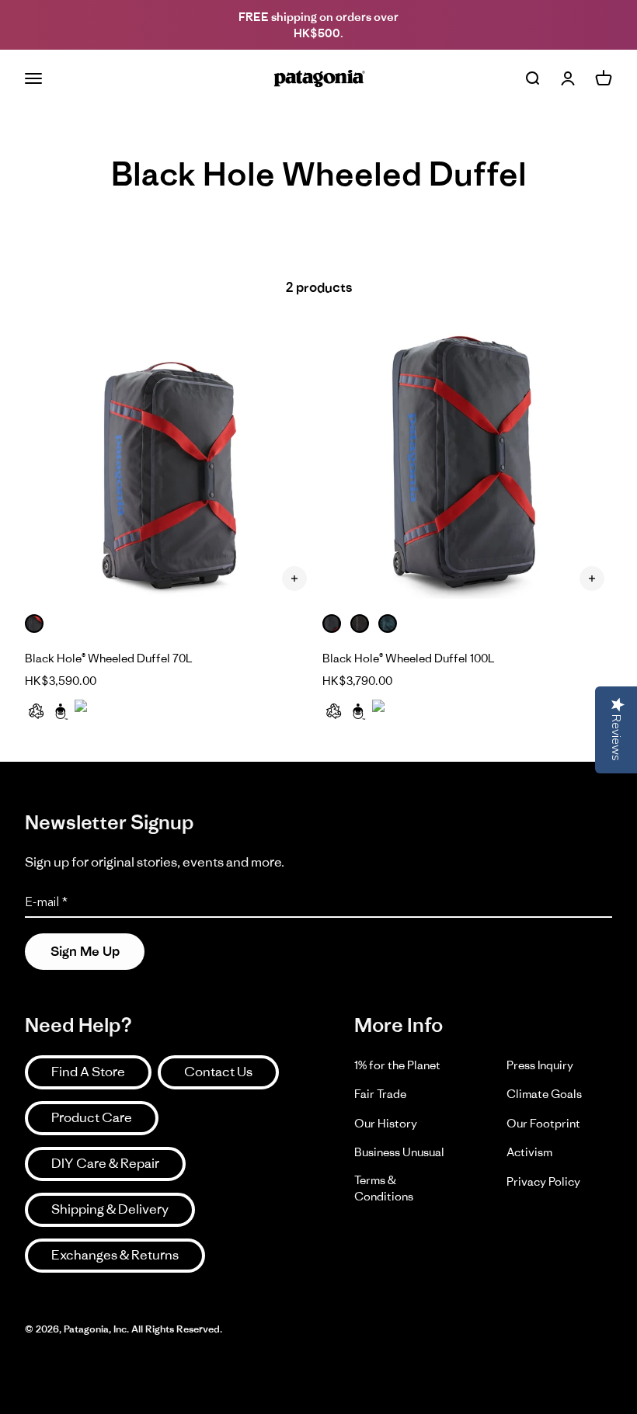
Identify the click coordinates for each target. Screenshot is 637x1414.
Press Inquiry (539, 1065)
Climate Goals (544, 1093)
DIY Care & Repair (105, 1163)
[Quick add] (294, 578)
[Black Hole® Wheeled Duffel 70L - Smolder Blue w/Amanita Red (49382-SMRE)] (170, 462)
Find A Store (88, 1071)
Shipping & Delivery (110, 1209)
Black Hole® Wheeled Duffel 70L (109, 658)
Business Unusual (399, 1152)
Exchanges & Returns (115, 1254)
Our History (385, 1123)
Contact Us (218, 1071)
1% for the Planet (397, 1065)
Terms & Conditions (383, 1188)
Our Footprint (543, 1123)
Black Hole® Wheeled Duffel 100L (408, 658)
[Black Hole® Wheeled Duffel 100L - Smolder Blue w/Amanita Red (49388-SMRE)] (467, 462)
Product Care (91, 1117)
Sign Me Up (85, 951)
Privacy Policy (543, 1181)
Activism (529, 1152)
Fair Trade (380, 1093)
